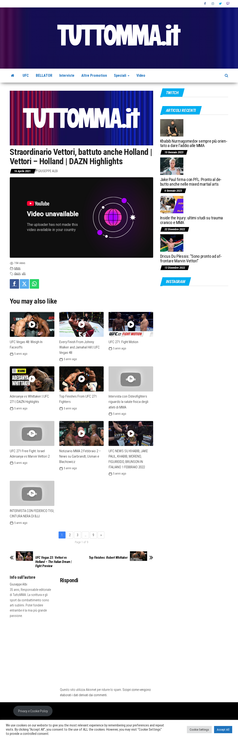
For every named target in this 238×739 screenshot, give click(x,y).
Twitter (220, 3)
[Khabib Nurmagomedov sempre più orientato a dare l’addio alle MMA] (171, 127)
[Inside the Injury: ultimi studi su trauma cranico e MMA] (171, 204)
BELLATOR (44, 75)
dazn (17, 273)
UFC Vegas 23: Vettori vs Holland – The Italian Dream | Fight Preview (53, 562)
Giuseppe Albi (48, 171)
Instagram (213, 3)
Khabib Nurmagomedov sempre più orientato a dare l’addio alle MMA (193, 143)
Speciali (120, 75)
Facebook (205, 3)
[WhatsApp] (34, 284)
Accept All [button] (223, 729)
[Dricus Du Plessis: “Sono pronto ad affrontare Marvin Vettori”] (171, 243)
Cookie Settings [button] (199, 729)
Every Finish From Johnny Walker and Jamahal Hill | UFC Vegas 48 (79, 347)
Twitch (228, 3)
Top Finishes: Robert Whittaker (108, 557)
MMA (17, 268)
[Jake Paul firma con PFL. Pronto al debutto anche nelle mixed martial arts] (171, 166)
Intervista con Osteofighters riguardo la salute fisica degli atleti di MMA (128, 401)
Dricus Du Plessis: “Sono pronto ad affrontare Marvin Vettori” (191, 258)
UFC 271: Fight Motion (123, 342)
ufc (24, 273)
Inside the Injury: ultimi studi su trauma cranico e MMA (191, 220)
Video (140, 75)
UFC (26, 75)
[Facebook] (14, 284)
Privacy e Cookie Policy (33, 711)
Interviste (66, 75)
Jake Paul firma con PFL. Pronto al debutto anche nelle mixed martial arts (191, 182)
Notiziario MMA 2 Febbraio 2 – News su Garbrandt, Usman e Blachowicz (80, 456)
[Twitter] (24, 284)
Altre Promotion (94, 75)
